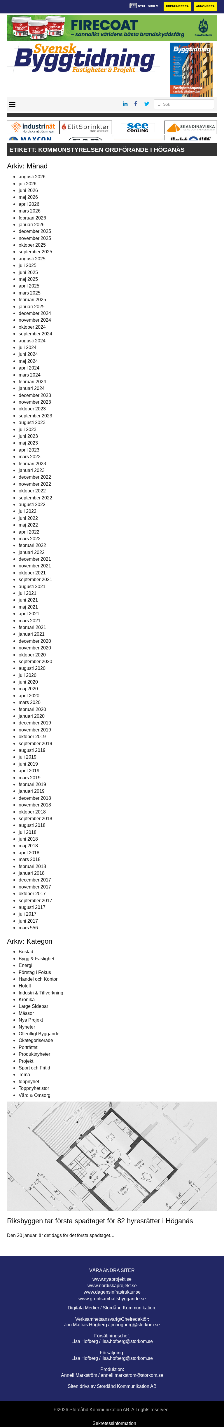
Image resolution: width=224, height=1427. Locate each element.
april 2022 (29, 531)
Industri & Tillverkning (41, 992)
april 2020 (29, 695)
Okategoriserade (36, 1040)
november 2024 (35, 320)
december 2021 (35, 559)
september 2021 (35, 579)
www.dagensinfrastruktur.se (112, 1292)
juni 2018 (28, 839)
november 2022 (35, 484)
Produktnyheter (34, 1054)
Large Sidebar (33, 1006)
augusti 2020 (32, 668)
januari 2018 (32, 873)
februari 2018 (32, 866)
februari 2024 (32, 381)
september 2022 (35, 497)
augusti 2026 (32, 176)
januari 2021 (32, 634)
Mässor (26, 1013)
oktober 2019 (32, 736)
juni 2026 (28, 190)
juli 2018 (27, 832)
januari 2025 (32, 306)
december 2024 (35, 313)
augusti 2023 (32, 422)
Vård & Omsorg (34, 1095)
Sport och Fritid (34, 1067)
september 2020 (35, 661)
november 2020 (35, 647)
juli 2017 (27, 914)
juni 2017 (28, 921)
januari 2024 (32, 388)
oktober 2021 (32, 572)
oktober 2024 (32, 327)
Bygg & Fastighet (36, 958)
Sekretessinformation (114, 1423)
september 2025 (35, 251)
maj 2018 (28, 845)
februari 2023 (32, 463)
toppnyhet (29, 1081)
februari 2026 (32, 217)
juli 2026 (27, 183)
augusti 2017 (32, 907)
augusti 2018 (32, 825)
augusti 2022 (32, 504)
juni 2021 (28, 599)
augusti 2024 (32, 340)
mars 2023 (30, 456)
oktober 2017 (32, 893)
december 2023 (35, 395)
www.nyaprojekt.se (112, 1279)
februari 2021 (32, 627)
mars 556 (28, 927)
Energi (25, 965)
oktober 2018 (32, 811)
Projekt (26, 1061)
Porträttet (28, 1047)
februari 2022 (32, 545)
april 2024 (29, 367)
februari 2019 (32, 784)
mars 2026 (30, 210)
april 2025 (29, 285)
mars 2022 (30, 538)
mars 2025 (30, 292)
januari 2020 (32, 716)
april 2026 (29, 204)
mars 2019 (30, 777)
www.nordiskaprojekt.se (112, 1285)
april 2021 (29, 613)
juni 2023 (28, 436)
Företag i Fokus (35, 972)
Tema (24, 1074)
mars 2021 (30, 620)
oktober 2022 (32, 490)
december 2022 (35, 477)
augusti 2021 (32, 586)
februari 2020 (32, 709)
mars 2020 (30, 702)
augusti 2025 (32, 258)
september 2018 (35, 818)
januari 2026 (32, 224)
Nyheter (27, 1026)
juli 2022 (27, 511)
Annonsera (205, 6)
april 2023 (29, 449)
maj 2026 (28, 197)
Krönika (27, 999)
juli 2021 (27, 593)
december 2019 (35, 722)
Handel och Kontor (38, 979)
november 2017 (35, 886)
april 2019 (29, 770)
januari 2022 (32, 552)
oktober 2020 (32, 654)
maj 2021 (28, 606)
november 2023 (35, 402)
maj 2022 (28, 524)
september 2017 (35, 900)
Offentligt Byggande (39, 1033)
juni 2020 (28, 681)
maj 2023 (28, 442)
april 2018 (29, 852)
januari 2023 (32, 470)
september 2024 (35, 333)
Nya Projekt (31, 1019)
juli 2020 (27, 675)
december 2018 (35, 798)
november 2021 (35, 565)
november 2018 (35, 804)
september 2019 (35, 743)
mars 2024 (30, 374)
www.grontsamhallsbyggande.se (112, 1298)
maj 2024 (28, 361)
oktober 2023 (32, 408)
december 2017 (35, 879)
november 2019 (35, 729)
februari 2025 (32, 299)
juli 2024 (27, 347)
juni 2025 (28, 272)
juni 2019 (28, 764)
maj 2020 (28, 688)
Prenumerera (177, 6)
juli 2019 (27, 757)
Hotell (25, 985)
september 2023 (35, 415)
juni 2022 (28, 518)
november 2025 (35, 238)
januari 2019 (32, 791)
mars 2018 (30, 859)
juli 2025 (27, 265)
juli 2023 (27, 429)
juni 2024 (28, 354)
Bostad (26, 951)
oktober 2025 (32, 245)
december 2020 (35, 641)
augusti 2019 (32, 750)
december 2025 (35, 231)
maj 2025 (28, 279)
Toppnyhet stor (34, 1088)
